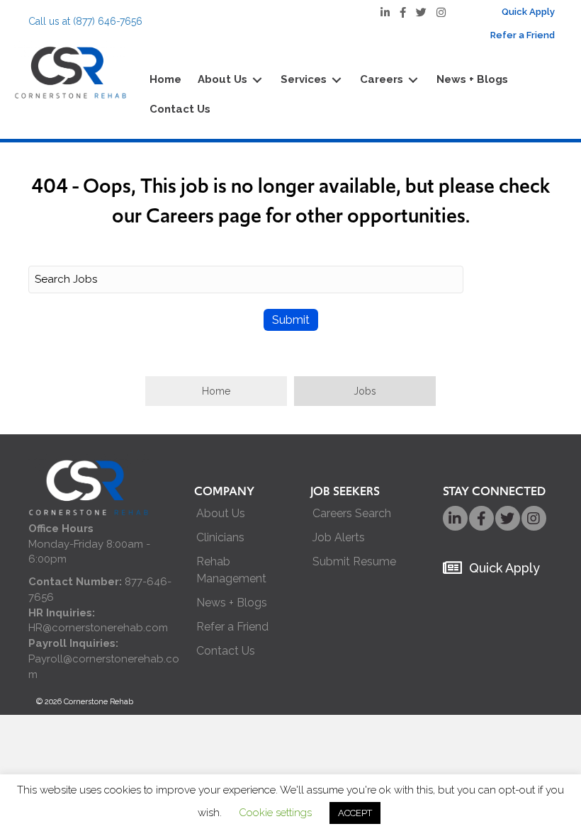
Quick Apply (504, 567)
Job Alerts (338, 537)
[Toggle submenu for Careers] (413, 80)
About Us (220, 513)
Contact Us (225, 650)
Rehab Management (231, 569)
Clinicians (220, 537)
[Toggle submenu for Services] (336, 80)
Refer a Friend (232, 626)
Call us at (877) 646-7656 (85, 21)
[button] (216, 391)
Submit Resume (354, 561)
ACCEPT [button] (355, 813)
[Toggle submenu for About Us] (257, 80)
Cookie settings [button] (275, 812)
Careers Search (351, 513)
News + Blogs (231, 602)
